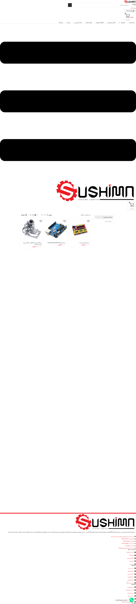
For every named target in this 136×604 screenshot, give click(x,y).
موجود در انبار (108, 221)
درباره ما (68, 22)
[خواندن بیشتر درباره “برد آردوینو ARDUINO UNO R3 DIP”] (46, 221)
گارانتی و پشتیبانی (111, 22)
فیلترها (23, 215)
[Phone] (131, 600)
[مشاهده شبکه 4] (33, 215)
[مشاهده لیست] (37, 215)
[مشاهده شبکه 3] (35, 215)
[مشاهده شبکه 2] (30, 215)
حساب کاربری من (78, 22)
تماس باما (61, 22)
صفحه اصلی (131, 22)
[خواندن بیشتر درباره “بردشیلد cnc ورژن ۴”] (70, 221)
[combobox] (100, 5)
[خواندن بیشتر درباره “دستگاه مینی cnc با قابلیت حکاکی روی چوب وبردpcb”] (22, 221)
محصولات (123, 22)
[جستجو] (70, 5)
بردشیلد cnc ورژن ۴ (84, 242)
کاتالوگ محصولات (100, 22)
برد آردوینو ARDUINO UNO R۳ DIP (56, 242)
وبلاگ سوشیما (89, 22)
